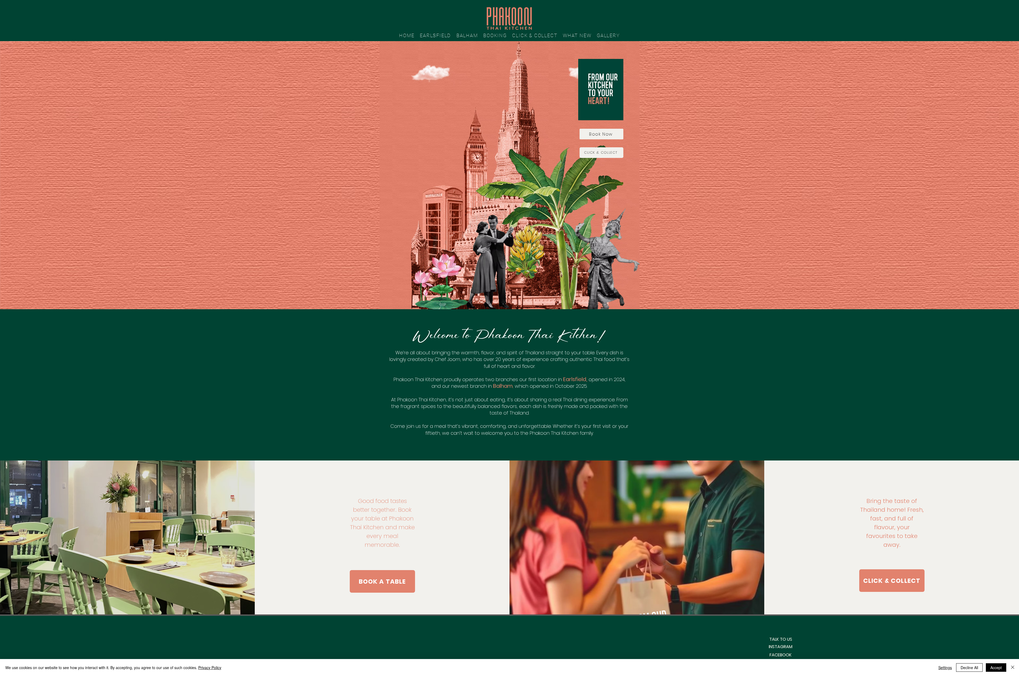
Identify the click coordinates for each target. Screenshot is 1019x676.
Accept (996, 667)
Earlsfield (574, 379)
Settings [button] (945, 667)
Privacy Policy (209, 667)
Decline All (969, 667)
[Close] (1012, 667)
